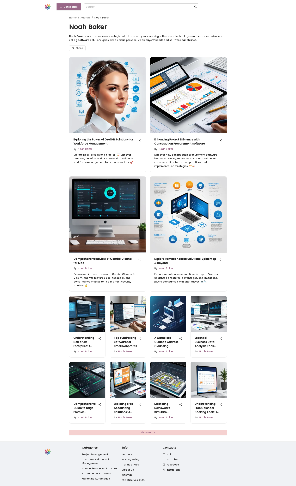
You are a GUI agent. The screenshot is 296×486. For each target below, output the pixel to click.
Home (73, 17)
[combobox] (140, 7)
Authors (85, 17)
